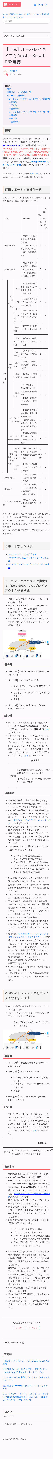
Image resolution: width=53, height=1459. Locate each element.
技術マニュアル (32, 14)
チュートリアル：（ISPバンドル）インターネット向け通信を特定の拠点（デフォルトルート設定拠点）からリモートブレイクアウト (26, 1396)
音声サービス (34, 174)
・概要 (8, 89)
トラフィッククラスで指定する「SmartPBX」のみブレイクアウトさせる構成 (28, 557)
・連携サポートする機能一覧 (18, 92)
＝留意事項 (14, 108)
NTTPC (13, 71)
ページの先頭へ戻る (12, 1342)
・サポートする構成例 (15, 95)
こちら (25, 755)
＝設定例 (13, 105)
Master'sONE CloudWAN (13, 14)
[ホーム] (12, 6)
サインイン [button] (43, 5)
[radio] (19, 1328)
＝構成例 (13, 102)
